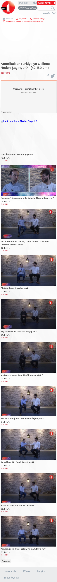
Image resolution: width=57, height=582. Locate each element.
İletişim (41, 571)
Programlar (23, 19)
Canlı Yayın (44, 3)
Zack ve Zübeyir (39, 19)
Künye (26, 571)
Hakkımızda (9, 571)
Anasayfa (9, 19)
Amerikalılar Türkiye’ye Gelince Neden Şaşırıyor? (24, 21)
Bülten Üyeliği (11, 577)
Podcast (23, 3)
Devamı (6, 561)
